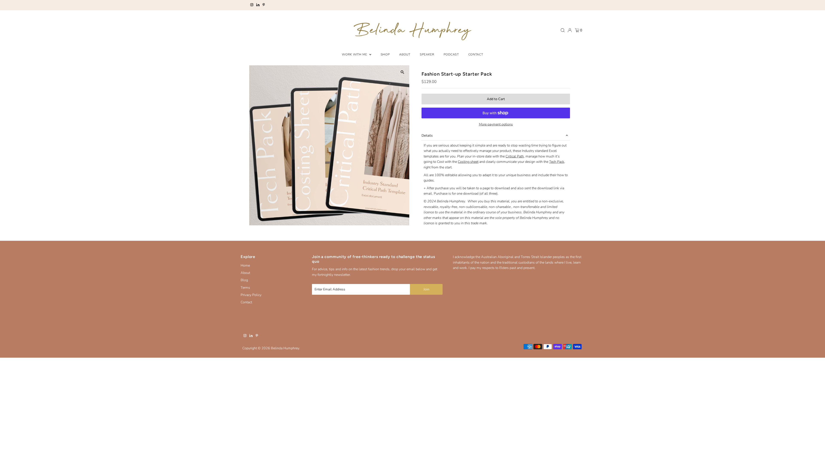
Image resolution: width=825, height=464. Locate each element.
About (245, 272)
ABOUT (404, 54)
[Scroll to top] (816, 455)
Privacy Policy (251, 295)
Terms (245, 287)
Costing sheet (468, 161)
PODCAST (451, 54)
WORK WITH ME (355, 54)
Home (245, 265)
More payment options (496, 124)
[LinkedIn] (258, 5)
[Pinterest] (263, 5)
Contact (246, 302)
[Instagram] (251, 5)
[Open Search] (563, 30)
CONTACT (475, 54)
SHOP (385, 54)
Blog (244, 280)
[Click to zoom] (402, 72)
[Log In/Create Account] (570, 30)
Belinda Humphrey (285, 348)
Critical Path (515, 156)
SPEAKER (427, 54)
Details (427, 135)
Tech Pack (556, 161)
